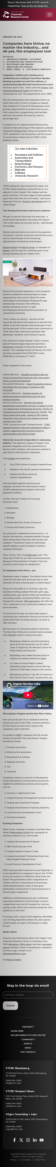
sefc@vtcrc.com (13, 1106)
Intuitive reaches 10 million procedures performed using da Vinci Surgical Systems (24, 396)
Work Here (17, 1031)
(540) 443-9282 (14, 1103)
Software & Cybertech (38, 69)
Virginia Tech (20, 131)
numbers (11, 458)
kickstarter (8, 347)
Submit (10, 1005)
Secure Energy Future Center (28, 1035)
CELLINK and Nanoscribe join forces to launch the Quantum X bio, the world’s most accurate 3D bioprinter (26, 377)
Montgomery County (20, 832)
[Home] (16, 14)
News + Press (13, 69)
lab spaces (13, 944)
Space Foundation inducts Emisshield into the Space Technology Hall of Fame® (27, 387)
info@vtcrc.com (13, 1083)
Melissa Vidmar (13, 959)
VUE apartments (32, 601)
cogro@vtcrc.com (14, 1129)
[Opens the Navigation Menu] (49, 14)
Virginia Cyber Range (32, 201)
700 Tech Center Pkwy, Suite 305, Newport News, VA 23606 (27, 1097)
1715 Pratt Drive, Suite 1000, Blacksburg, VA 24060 (26, 1074)
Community (28, 1039)
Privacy (14, 1160)
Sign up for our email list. (34, 5)
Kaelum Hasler (10, 247)
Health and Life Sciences (20, 67)
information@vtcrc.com (14, 953)
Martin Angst (28, 247)
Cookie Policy (39, 1160)
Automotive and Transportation (24, 62)
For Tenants (28, 1052)
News (28, 1048)
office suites (26, 944)
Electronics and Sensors (20, 64)
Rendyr (6, 250)
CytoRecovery (31, 555)
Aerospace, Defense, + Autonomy (24, 59)
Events (28, 1044)
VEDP (18, 735)
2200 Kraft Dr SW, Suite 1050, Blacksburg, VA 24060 (27, 1120)
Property (28, 1027)
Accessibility (25, 1160)
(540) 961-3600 (14, 1080)
